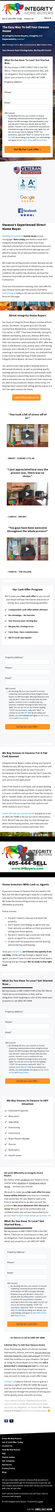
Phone (8, 92)
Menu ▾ (47, 18)
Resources (7, 1464)
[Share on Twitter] (11, 1420)
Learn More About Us (26, 397)
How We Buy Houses (11, 1449)
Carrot (40, 1501)
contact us (16, 951)
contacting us (9, 293)
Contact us (9, 1381)
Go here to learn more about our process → (29, 1215)
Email (8, 102)
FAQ (4, 1453)
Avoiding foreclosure (12, 236)
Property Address (14, 82)
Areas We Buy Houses (11, 1438)
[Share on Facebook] (6, 1420)
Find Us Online (8, 1457)
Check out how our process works (18, 813)
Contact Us (29, 18)
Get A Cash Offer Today (12, 18)
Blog (4, 1472)
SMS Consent (10, 113)
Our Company (8, 1461)
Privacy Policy (8, 1468)
